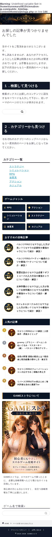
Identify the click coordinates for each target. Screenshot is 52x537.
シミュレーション (19, 170)
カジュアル (15, 185)
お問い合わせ (36, 530)
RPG (12, 174)
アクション (15, 181)
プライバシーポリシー (19, 530)
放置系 (13, 177)
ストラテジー (16, 166)
